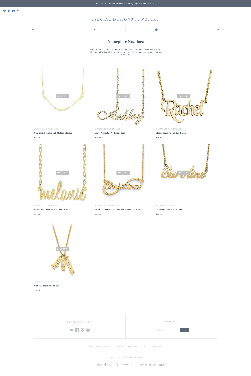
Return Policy (132, 346)
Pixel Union (124, 357)
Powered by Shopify (135, 357)
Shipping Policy (120, 346)
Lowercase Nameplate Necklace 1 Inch (51, 209)
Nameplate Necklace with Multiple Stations (53, 133)
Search (91, 346)
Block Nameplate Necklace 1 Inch (171, 133)
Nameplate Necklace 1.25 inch (169, 209)
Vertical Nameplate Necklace (46, 286)
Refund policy (157, 346)
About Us (99, 346)
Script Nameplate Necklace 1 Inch (110, 133)
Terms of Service (145, 346)
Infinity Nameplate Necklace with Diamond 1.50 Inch (118, 209)
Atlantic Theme (113, 357)
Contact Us (108, 346)
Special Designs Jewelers (125, 19)
